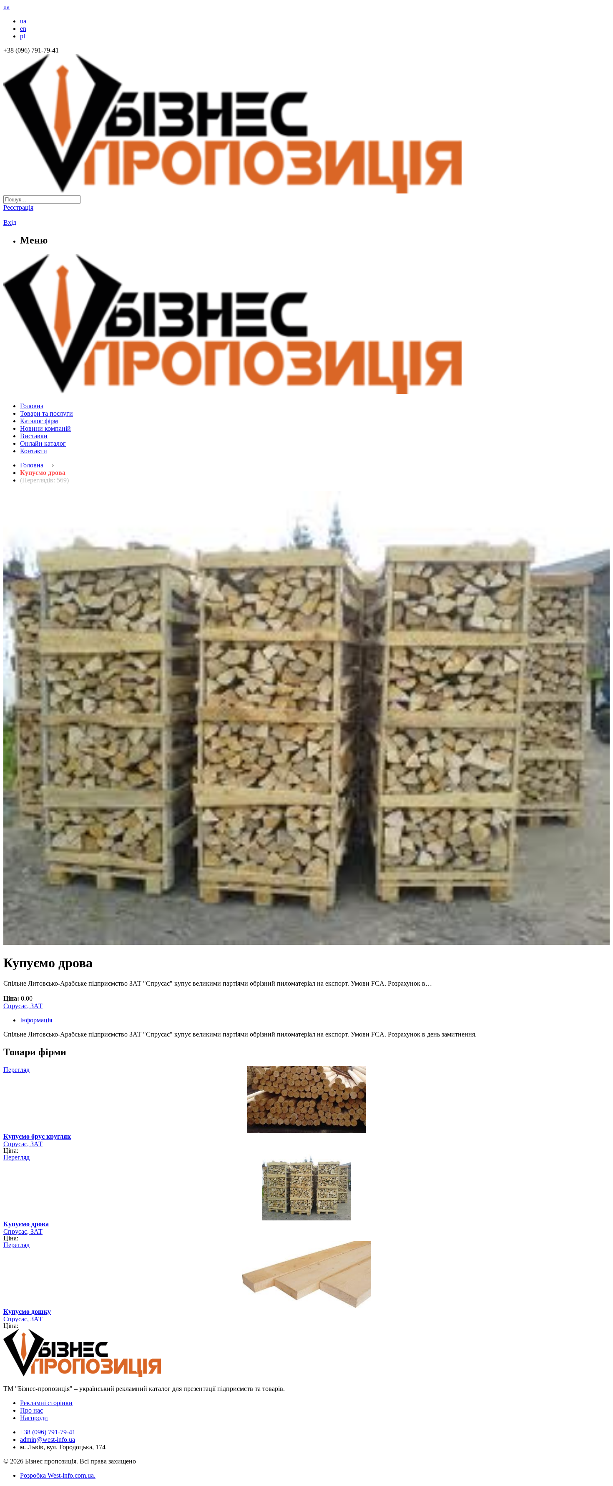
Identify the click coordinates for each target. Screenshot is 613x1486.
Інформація (36, 1020)
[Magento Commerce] (306, 391)
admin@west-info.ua (47, 1439)
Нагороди (34, 1417)
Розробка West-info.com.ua (57, 1475)
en (23, 28)
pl (22, 36)
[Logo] (107, 1374)
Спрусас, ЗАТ (23, 1005)
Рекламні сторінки (46, 1402)
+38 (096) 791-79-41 (47, 1432)
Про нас (31, 1410)
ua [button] (6, 6)
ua (23, 21)
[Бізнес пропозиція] (306, 191)
